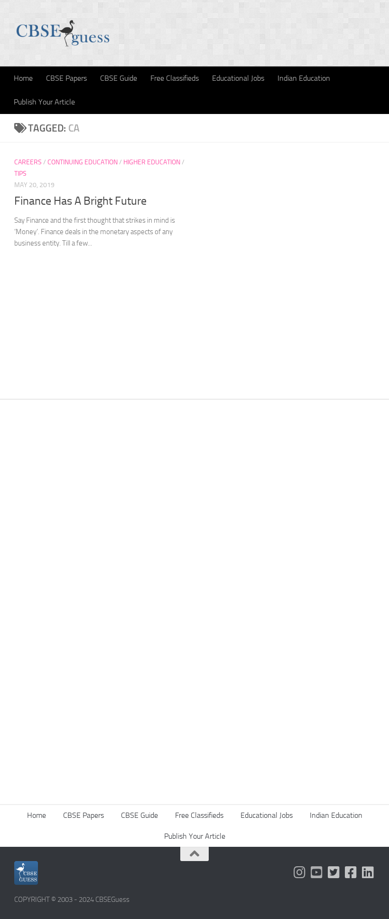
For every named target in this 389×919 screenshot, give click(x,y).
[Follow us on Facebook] (351, 872)
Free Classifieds (174, 78)
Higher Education (151, 162)
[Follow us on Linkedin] (368, 872)
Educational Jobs (238, 78)
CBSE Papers (66, 78)
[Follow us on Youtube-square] (317, 872)
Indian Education (304, 78)
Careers (28, 162)
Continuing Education (82, 162)
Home (23, 78)
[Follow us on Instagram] (299, 872)
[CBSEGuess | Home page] (62, 33)
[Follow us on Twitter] (334, 872)
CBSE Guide (118, 78)
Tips (20, 174)
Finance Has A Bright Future (80, 201)
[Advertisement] (194, 521)
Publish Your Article (44, 101)
